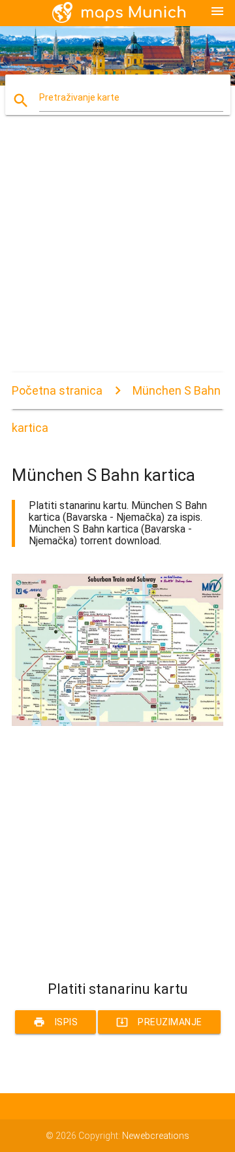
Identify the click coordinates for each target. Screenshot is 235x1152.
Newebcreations (155, 1135)
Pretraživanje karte (79, 97)
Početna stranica (57, 390)
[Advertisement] (117, 254)
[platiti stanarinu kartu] (117, 722)
